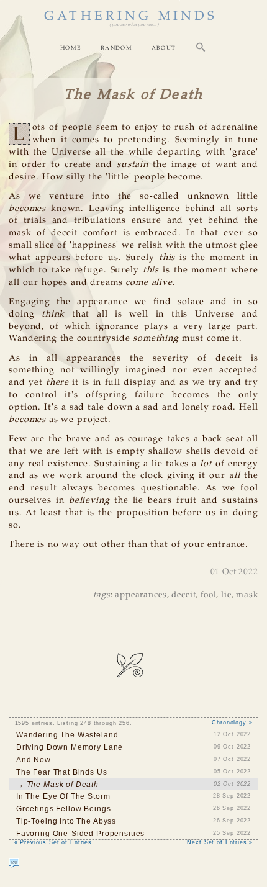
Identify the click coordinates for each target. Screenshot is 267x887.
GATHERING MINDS (130, 16)
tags (101, 595)
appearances (140, 595)
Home (70, 47)
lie (226, 595)
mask (247, 595)
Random (116, 47)
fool (208, 595)
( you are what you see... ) (133, 24)
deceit (183, 595)
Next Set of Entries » (220, 842)
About (164, 47)
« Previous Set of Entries (53, 842)
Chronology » (232, 722)
